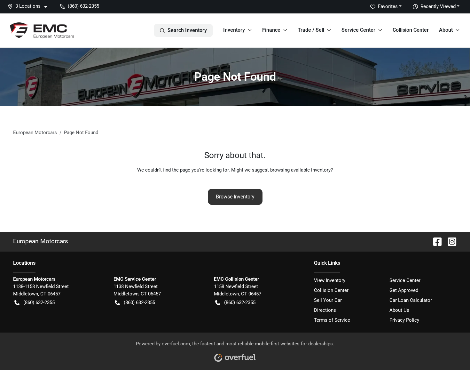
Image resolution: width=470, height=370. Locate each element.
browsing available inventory (300, 170)
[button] (30, 6)
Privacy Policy (404, 320)
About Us (399, 310)
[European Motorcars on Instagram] (449, 241)
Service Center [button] (358, 30)
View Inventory (329, 280)
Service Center (404, 280)
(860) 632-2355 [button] (83, 6)
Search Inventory (187, 30)
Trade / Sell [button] (311, 30)
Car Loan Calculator (410, 300)
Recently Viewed (438, 6)
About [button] (446, 30)
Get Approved (403, 290)
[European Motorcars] (42, 30)
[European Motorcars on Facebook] (434, 241)
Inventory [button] (234, 30)
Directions (325, 310)
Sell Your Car (328, 300)
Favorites (388, 6)
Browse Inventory (235, 197)
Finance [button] (271, 30)
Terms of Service (332, 320)
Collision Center (411, 30)
